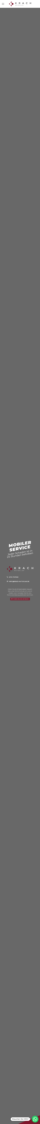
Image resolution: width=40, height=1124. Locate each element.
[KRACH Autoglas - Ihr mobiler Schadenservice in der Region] (20, 4)
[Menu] (3, 4)
